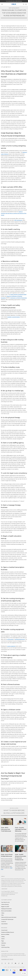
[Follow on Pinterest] (12, 963)
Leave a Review (4, 923)
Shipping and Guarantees (6, 908)
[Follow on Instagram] (8, 963)
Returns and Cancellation (6, 910)
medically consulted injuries (13, 317)
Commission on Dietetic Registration (18, 298)
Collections (3, 943)
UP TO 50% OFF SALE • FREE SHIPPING (14, 1)
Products (3, 945)
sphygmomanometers (20, 639)
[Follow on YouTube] (15, 963)
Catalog (2, 936)
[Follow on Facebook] (2, 963)
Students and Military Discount (7, 932)
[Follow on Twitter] (5, 963)
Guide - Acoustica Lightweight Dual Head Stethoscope (20, 829)
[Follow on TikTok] (19, 963)
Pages (2, 940)
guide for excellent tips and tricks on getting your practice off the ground (13, 213)
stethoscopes (10, 639)
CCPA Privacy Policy (5, 947)
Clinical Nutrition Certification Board (18, 294)
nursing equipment (11, 646)
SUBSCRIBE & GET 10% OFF (7, 959)
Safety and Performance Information (8, 917)
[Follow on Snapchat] (22, 963)
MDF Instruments (18, 220)
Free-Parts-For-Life (5, 902)
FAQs (2, 915)
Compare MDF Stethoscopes (7, 919)
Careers (3, 938)
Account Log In (4, 930)
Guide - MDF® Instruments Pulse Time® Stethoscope (6, 829)
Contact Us (3, 921)
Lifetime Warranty (5, 904)
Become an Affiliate (5, 934)
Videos (2, 913)
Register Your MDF (5, 906)
